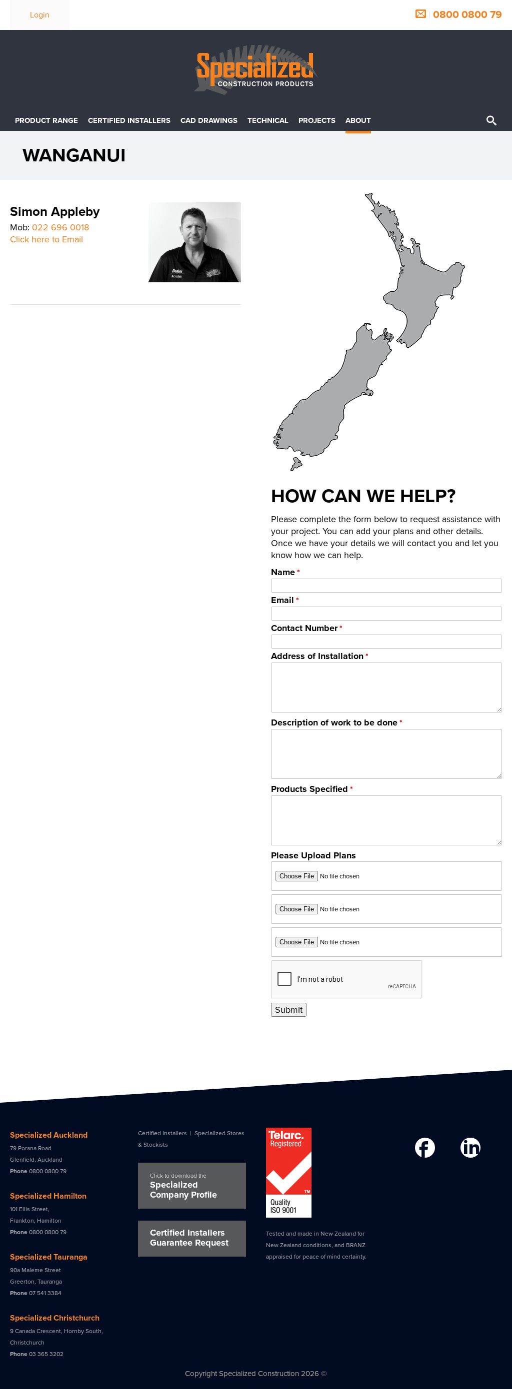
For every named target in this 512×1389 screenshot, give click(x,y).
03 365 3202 (46, 1354)
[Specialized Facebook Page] (423, 1148)
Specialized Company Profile (183, 1186)
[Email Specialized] (421, 14)
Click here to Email (46, 239)
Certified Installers (162, 1133)
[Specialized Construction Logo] (256, 70)
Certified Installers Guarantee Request (189, 1237)
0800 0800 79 (467, 14)
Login (40, 15)
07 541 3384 (45, 1293)
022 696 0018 (60, 227)
